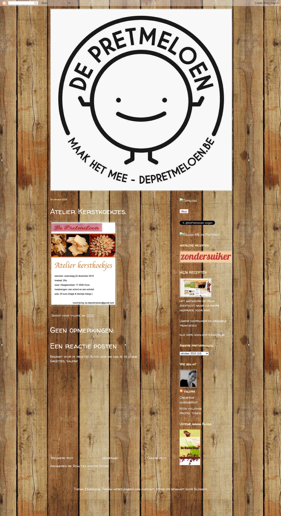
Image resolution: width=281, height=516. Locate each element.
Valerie (75, 315)
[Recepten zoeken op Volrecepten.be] (188, 200)
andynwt (147, 489)
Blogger (200, 489)
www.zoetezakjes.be (209, 334)
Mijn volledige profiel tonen (191, 410)
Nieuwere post (62, 458)
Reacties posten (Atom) (91, 466)
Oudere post (156, 458)
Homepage (110, 458)
